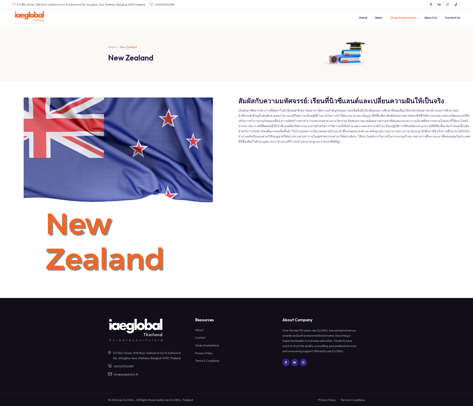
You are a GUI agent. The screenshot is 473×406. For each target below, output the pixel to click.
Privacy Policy (204, 353)
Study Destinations (403, 17)
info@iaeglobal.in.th (126, 374)
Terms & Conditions (207, 361)
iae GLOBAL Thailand (179, 400)
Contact (200, 337)
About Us (430, 17)
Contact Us (452, 17)
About (199, 330)
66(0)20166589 (165, 4)
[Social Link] (431, 4)
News (378, 17)
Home (363, 17)
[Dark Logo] (29, 17)
